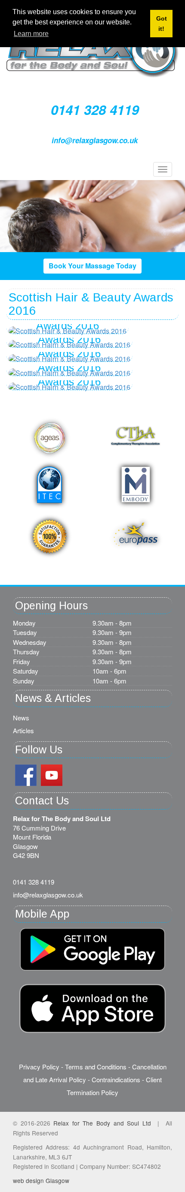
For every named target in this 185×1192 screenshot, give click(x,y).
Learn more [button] (31, 33)
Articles (23, 730)
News (21, 717)
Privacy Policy (39, 1066)
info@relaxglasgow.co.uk (95, 140)
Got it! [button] (161, 23)
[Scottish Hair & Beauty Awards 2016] (67, 331)
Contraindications (116, 1079)
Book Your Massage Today (92, 266)
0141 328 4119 (95, 109)
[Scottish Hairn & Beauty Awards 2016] (69, 345)
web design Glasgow (41, 1180)
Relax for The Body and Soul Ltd (102, 1123)
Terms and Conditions (95, 1066)
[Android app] (92, 1008)
